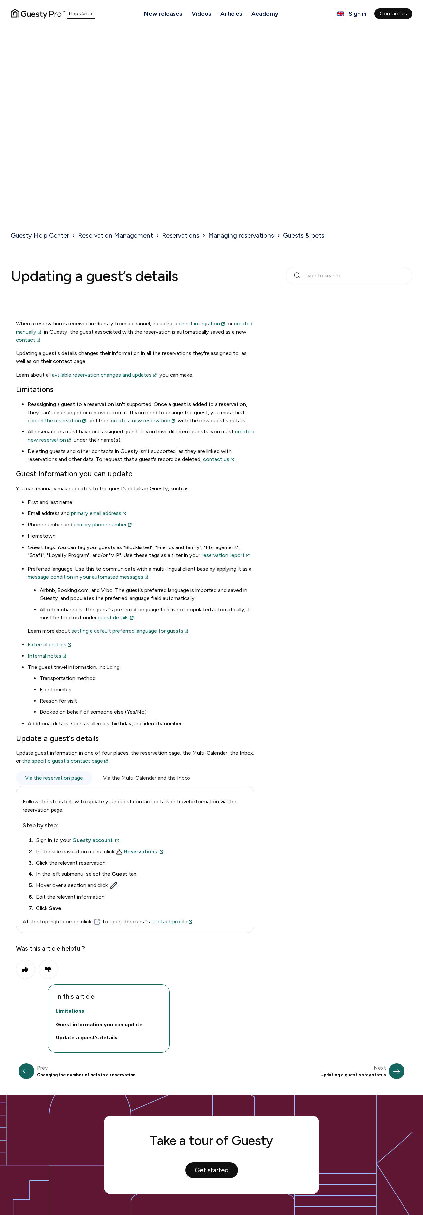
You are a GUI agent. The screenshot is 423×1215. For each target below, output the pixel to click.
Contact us (393, 13)
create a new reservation (140, 420)
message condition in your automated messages (85, 577)
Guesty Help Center (40, 235)
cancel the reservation (54, 420)
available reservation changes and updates (102, 375)
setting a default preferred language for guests (127, 631)
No (48, 969)
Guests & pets (303, 235)
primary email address (96, 513)
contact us (216, 459)
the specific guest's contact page (62, 761)
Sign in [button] (357, 13)
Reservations (180, 235)
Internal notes (44, 656)
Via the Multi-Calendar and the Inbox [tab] (147, 778)
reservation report (223, 555)
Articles (231, 13)
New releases (163, 13)
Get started (212, 1170)
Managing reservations (241, 235)
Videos (201, 13)
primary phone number (100, 524)
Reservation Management (115, 235)
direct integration (199, 323)
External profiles (47, 644)
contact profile (168, 921)
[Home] (38, 14)
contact (25, 340)
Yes (25, 969)
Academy (264, 13)
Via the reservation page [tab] (54, 778)
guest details (113, 617)
